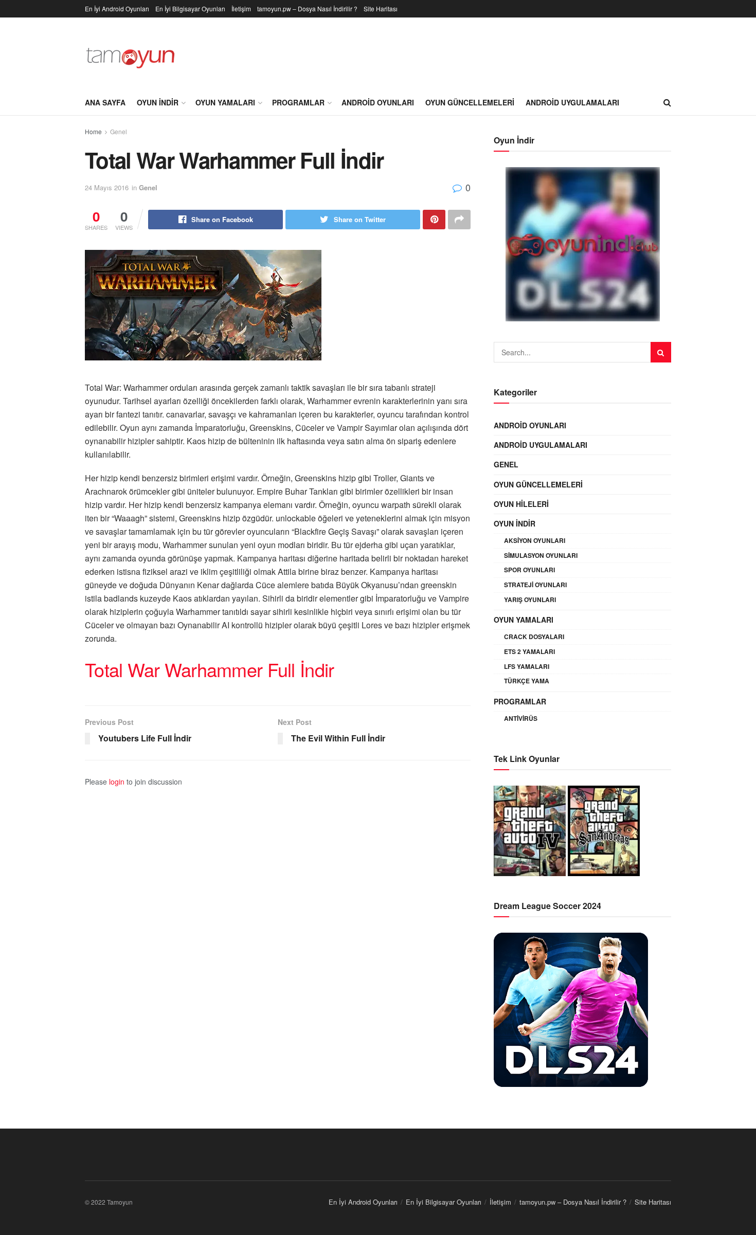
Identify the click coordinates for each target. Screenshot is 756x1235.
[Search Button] (661, 352)
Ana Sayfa (105, 102)
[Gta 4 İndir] (530, 829)
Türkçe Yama (526, 680)
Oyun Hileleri (521, 504)
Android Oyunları (377, 102)
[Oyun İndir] (582, 244)
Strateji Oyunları (535, 584)
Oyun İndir (157, 102)
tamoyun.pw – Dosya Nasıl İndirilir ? (307, 8)
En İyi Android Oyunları (117, 8)
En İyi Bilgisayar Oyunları (190, 8)
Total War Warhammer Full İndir (209, 669)
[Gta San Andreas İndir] (604, 829)
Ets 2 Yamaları (529, 651)
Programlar (298, 102)
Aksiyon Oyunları (534, 540)
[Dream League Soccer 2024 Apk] (571, 1008)
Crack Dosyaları (534, 636)
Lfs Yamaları (526, 666)
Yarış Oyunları (530, 599)
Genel (118, 131)
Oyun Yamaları (225, 102)
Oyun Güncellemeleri (469, 102)
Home (93, 131)
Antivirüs (520, 718)
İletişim (241, 8)
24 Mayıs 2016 (107, 187)
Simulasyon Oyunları (541, 555)
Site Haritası (381, 8)
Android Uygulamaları (572, 102)
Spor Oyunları (529, 569)
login (116, 781)
